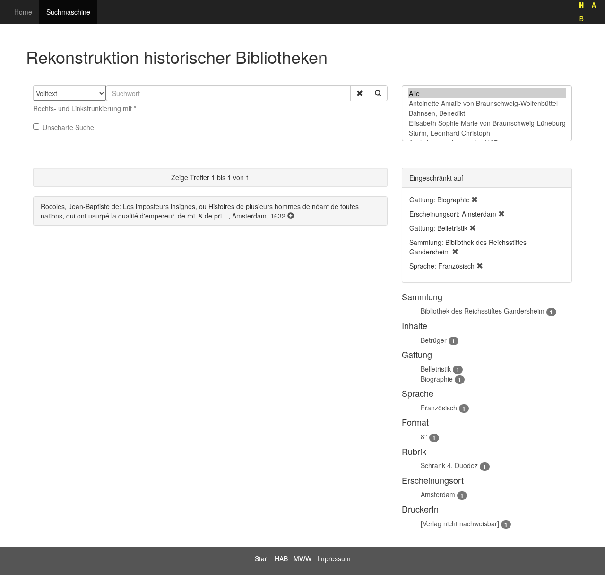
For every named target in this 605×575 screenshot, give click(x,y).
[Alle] (487, 93)
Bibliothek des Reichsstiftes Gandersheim (482, 310)
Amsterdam (438, 494)
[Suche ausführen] (378, 93)
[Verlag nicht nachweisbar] (460, 523)
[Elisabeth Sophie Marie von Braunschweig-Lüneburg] (487, 123)
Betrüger (434, 340)
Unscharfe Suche (68, 127)
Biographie (437, 378)
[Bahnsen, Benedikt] (487, 113)
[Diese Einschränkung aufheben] (474, 199)
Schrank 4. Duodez (449, 465)
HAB (281, 558)
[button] (359, 93)
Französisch (439, 407)
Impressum (334, 558)
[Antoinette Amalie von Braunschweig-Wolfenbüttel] (487, 103)
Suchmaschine (68, 12)
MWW (302, 558)
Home (23, 12)
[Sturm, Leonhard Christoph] (487, 133)
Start (262, 558)
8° (424, 436)
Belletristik (436, 369)
